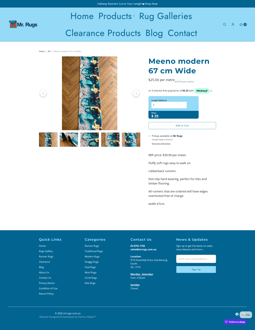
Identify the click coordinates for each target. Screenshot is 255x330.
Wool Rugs (91, 272)
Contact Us (45, 277)
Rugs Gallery (46, 251)
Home (82, 15)
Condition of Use (48, 288)
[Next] (136, 93)
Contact (182, 32)
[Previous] (43, 93)
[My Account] (233, 24)
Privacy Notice (47, 283)
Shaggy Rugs (92, 261)
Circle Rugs (91, 277)
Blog (154, 32)
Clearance (44, 261)
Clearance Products (103, 32)
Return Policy (46, 293)
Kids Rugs (90, 283)
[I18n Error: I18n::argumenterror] (48, 140)
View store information (161, 144)
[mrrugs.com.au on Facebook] (237, 314)
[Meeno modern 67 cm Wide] (89, 93)
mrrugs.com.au (71, 313)
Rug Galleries (165, 15)
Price (153, 113)
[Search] (224, 24)
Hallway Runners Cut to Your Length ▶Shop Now (127, 3)
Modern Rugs (92, 256)
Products (115, 15)
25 (156, 115)
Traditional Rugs (94, 251)
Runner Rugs (46, 256)
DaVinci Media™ (87, 316)
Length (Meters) (159, 100)
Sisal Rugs (90, 267)
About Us (44, 272)
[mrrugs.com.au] (23, 24)
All (49, 51)
